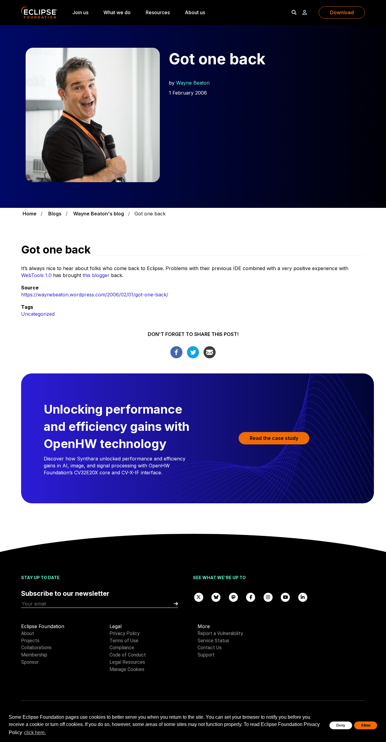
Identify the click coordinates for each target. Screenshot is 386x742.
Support (206, 655)
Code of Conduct (127, 655)
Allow (365, 725)
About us (195, 12)
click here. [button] (35, 732)
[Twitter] (193, 352)
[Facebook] (176, 352)
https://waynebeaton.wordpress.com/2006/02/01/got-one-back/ (94, 295)
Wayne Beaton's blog (98, 214)
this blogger (96, 275)
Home (29, 214)
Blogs (55, 214)
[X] (198, 597)
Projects (30, 641)
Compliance (121, 647)
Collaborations (36, 647)
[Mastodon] (233, 597)
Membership (34, 655)
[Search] (294, 12)
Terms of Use (123, 641)
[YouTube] (285, 597)
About (27, 633)
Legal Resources (127, 662)
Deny (340, 725)
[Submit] (176, 603)
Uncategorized (38, 314)
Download (342, 12)
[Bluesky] (216, 597)
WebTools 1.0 (36, 275)
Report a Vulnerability (220, 633)
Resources (158, 12)
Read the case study (274, 438)
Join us (80, 12)
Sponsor (30, 662)
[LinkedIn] (302, 597)
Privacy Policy (124, 633)
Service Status (213, 641)
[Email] (210, 352)
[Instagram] (268, 597)
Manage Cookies (126, 669)
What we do (117, 12)
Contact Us (210, 647)
